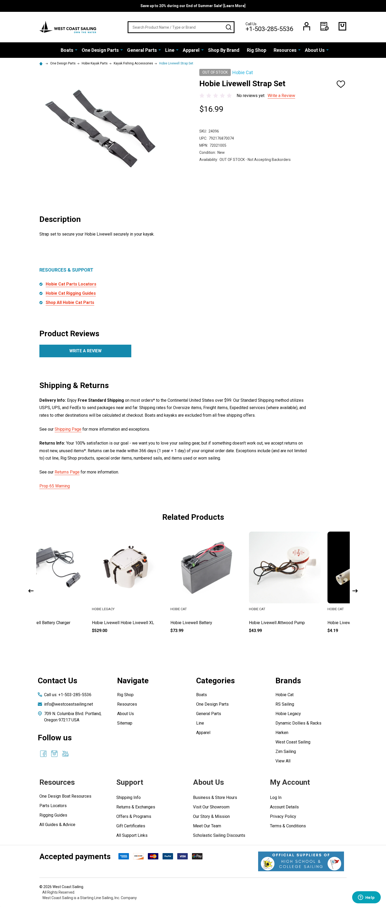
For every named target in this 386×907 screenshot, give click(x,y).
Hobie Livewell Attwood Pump (225, 622)
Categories (215, 680)
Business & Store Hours (215, 797)
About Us (315, 50)
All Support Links (132, 835)
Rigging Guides (53, 815)
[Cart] (342, 26)
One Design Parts (100, 50)
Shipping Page (68, 429)
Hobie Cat (284, 694)
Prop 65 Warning (54, 485)
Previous (31, 591)
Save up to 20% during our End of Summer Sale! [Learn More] (193, 6)
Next (355, 591)
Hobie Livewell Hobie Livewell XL (71, 622)
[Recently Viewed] (324, 26)
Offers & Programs (133, 816)
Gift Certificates (130, 825)
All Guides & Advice (57, 824)
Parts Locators (53, 805)
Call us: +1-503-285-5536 (67, 694)
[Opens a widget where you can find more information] (366, 897)
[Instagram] (54, 753)
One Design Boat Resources (65, 796)
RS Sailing (284, 704)
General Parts (142, 50)
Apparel (191, 50)
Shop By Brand (223, 50)
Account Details (284, 806)
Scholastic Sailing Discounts (219, 835)
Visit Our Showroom (211, 806)
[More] (76, 49)
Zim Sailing (285, 751)
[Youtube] (65, 753)
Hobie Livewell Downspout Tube (305, 622)
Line (169, 50)
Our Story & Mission (211, 816)
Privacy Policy (283, 816)
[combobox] (181, 27)
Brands (288, 680)
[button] (301, 861)
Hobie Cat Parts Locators (71, 284)
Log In (275, 797)
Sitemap (124, 723)
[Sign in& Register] (306, 26)
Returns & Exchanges (135, 806)
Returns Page (67, 472)
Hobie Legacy (288, 713)
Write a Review (281, 95)
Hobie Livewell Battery (139, 622)
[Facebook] (43, 753)
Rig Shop (256, 50)
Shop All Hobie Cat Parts (70, 302)
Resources (285, 50)
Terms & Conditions (288, 825)
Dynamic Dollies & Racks (298, 723)
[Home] (41, 63)
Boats (67, 50)
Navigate (133, 680)
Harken (281, 732)
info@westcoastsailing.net (68, 704)
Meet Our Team (207, 825)
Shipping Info (128, 797)
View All (282, 760)
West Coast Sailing (292, 742)
